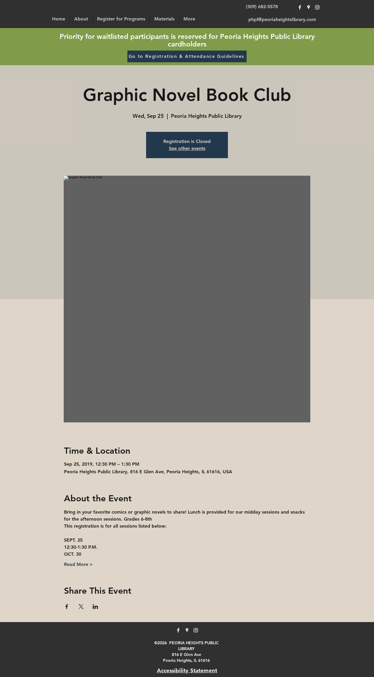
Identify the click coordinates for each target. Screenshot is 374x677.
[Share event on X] (81, 606)
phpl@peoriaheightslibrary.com (282, 19)
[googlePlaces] (308, 7)
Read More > (78, 564)
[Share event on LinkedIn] (95, 606)
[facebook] (300, 7)
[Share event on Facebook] (67, 606)
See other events (187, 148)
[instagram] (317, 7)
